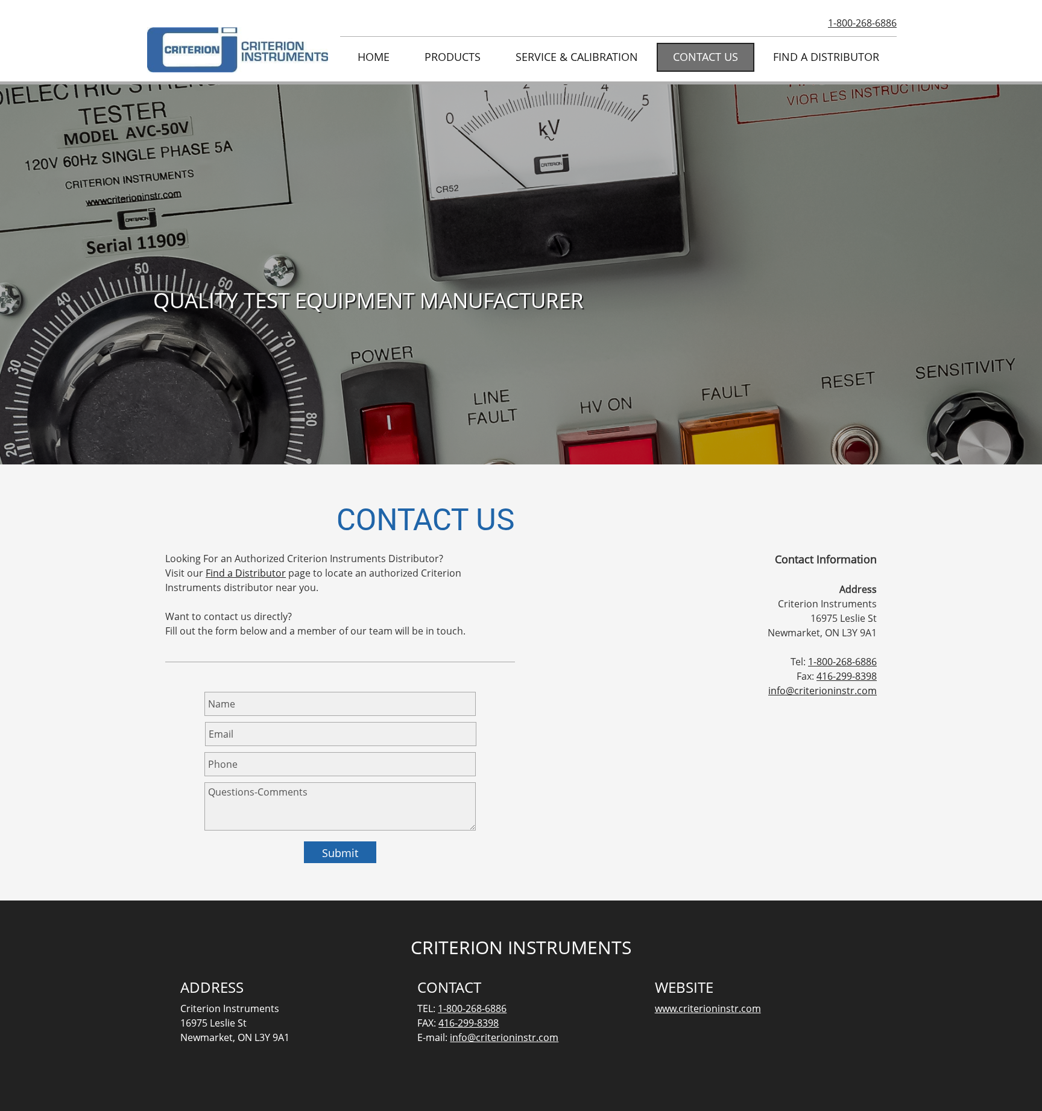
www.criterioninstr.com (708, 1008)
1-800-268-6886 (862, 23)
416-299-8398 (846, 676)
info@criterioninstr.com (822, 690)
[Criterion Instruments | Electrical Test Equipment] (237, 49)
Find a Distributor (246, 573)
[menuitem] (373, 57)
